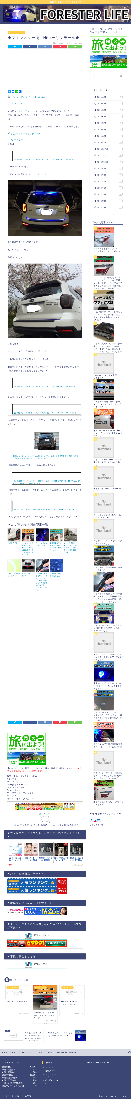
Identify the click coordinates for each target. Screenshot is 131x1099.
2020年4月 (109, 104)
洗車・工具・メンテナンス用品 (22, 776)
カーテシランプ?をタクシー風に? (42, 544)
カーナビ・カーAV (17, 785)
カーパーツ (13, 782)
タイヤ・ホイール (16, 787)
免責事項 (28, 1096)
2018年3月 (109, 207)
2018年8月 (109, 175)
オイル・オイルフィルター (21, 799)
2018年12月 (109, 149)
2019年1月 (109, 142)
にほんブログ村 (15, 103)
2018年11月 (109, 155)
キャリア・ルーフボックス (21, 793)
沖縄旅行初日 (13, 543)
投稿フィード (51, 1071)
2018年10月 (109, 162)
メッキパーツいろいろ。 (27, 575)
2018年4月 (109, 201)
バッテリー (13, 779)
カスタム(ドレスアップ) (16, 32)
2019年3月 (109, 136)
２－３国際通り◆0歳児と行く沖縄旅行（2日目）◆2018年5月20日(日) (70, 547)
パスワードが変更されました (56, 575)
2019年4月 (109, 129)
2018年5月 (109, 194)
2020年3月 (109, 110)
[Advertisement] (45, 70)
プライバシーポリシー (13, 1096)
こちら (19, 111)
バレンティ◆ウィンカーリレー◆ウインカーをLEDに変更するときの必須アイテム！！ (28, 549)
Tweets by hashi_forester (97, 1062)
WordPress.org (51, 1081)
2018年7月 (109, 181)
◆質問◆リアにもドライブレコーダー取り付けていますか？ (56, 546)
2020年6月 (109, 97)
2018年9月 (109, 168)
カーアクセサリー (16, 796)
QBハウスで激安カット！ (14, 575)
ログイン (49, 1067)
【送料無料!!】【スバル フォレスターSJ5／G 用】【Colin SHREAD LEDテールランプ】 (45, 160)
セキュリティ (14, 790)
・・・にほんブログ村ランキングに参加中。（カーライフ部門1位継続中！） (44, 825)
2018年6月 (109, 188)
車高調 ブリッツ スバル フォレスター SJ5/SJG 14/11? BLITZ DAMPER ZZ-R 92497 (44, 510)
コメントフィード (51, 1075)
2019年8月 (109, 117)
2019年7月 (109, 123)
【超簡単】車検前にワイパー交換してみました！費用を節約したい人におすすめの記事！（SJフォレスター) (42, 582)
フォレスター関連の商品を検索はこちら (51, 768)
